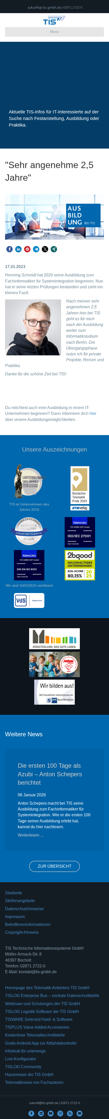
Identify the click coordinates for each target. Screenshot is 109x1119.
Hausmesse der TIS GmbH (29, 1074)
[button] (9, 249)
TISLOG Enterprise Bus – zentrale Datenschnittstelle (52, 995)
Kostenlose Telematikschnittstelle (35, 1035)
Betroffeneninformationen (27, 924)
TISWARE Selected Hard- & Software (38, 1019)
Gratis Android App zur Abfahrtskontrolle (41, 1043)
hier (92, 413)
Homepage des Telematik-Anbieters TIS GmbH (47, 988)
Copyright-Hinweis (22, 932)
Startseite (13, 893)
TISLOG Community (23, 1067)
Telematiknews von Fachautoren (34, 1082)
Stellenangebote (20, 901)
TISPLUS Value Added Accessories (37, 1027)
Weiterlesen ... (30, 835)
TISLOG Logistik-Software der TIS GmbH (42, 1011)
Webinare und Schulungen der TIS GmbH (42, 1004)
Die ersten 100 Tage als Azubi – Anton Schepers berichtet (50, 774)
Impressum (15, 916)
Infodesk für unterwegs (25, 1051)
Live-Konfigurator (20, 1059)
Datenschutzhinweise (24, 909)
